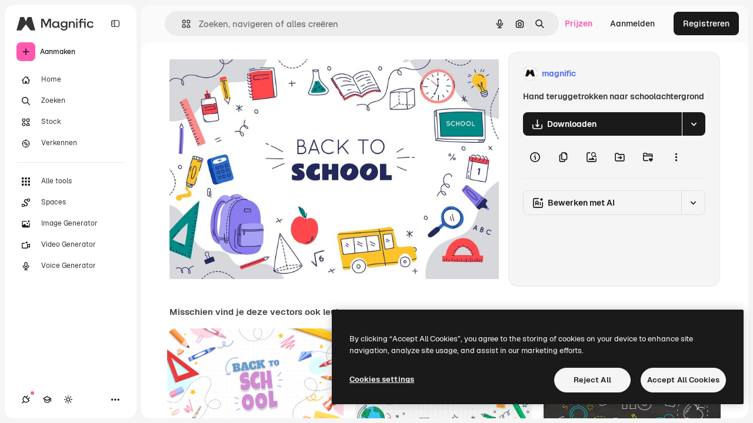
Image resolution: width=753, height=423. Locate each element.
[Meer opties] (676, 157)
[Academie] (47, 399)
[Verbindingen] (25, 399)
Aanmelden (632, 23)
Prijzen (578, 23)
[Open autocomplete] (181, 23)
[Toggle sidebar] (115, 23)
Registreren (706, 23)
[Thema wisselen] (68, 399)
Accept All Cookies (683, 380)
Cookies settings (381, 379)
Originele (246, 73)
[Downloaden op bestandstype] (693, 124)
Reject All (592, 380)
